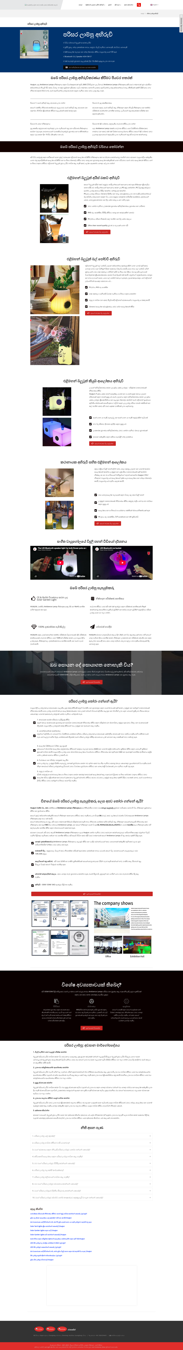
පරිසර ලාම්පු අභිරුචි (152, 13)
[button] (80, 67)
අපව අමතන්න (128, 5)
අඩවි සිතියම (98, 1345)
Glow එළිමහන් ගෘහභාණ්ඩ (109, 1347)
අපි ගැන (117, 5)
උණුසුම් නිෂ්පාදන (89, 1345)
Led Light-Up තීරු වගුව (51, 1347)
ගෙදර (80, 5)
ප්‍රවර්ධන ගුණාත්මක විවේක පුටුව (81, 1347)
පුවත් (109, 5)
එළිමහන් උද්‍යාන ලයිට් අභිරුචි (94, 5)
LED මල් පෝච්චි (39, 1347)
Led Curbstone (96, 1347)
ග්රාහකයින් (71, 1330)
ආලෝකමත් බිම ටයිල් (65, 1347)
